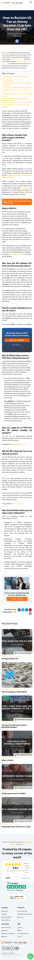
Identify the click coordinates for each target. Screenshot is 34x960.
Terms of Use (5, 953)
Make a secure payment (9, 933)
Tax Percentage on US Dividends (14, 692)
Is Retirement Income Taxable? (14, 793)
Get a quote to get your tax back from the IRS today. (17, 202)
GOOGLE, (13, 844)
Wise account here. (18, 503)
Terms (20, 936)
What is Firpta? (8, 760)
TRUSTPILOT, (28, 842)
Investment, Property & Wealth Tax (12, 656)
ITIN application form (18, 444)
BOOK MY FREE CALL (17, 599)
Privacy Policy (12, 953)
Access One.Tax (7, 927)
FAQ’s (19, 930)
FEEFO (22, 844)
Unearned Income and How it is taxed (16, 827)
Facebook (20, 917)
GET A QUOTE (16, 345)
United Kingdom (7, 917)
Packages (5, 930)
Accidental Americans (17, 59)
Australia (5, 911)
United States (6, 920)
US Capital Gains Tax (10, 659)
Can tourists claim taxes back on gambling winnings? (14, 726)
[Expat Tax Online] (12, 3)
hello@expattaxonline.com (25, 914)
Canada (5, 914)
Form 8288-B (24, 188)
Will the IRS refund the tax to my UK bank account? (18, 102)
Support (20, 927)
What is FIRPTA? (8, 81)
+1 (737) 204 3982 (22, 911)
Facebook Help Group (23, 933)
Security (5, 936)
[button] (17, 897)
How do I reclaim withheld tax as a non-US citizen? (17, 87)
